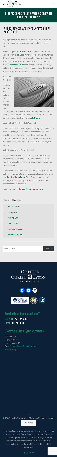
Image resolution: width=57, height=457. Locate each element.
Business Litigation (15, 229)
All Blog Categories (15, 234)
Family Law (12, 212)
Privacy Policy (10, 349)
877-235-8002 (20, 318)
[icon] (33, 452)
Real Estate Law (14, 223)
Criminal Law (13, 218)
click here (35, 118)
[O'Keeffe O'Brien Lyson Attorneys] (12, 4)
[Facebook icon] (24, 452)
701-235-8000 (17, 323)
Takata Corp (25, 52)
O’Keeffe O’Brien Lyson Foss (17, 177)
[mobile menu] (53, 4)
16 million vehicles (15, 65)
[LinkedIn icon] (30, 452)
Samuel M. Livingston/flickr (31, 189)
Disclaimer (28, 423)
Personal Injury (14, 207)
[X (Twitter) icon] (27, 452)
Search (49, 248)
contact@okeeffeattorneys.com (23, 346)
